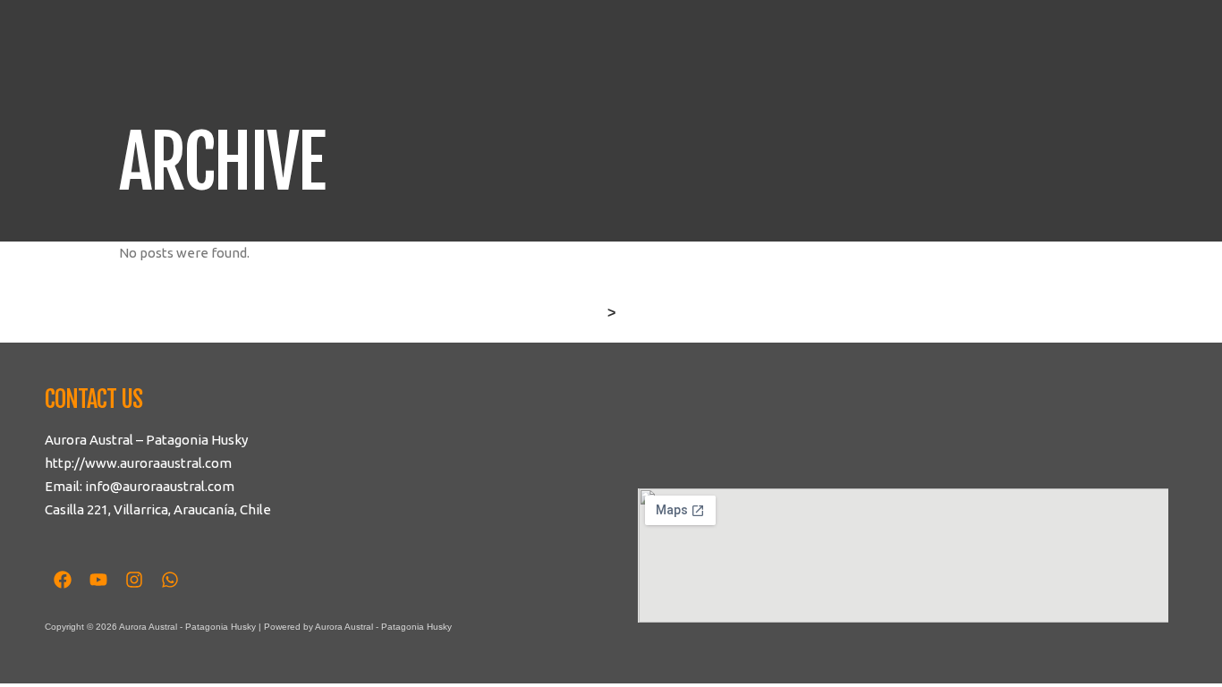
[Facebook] (63, 580)
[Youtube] (98, 580)
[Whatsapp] (170, 580)
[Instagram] (134, 580)
